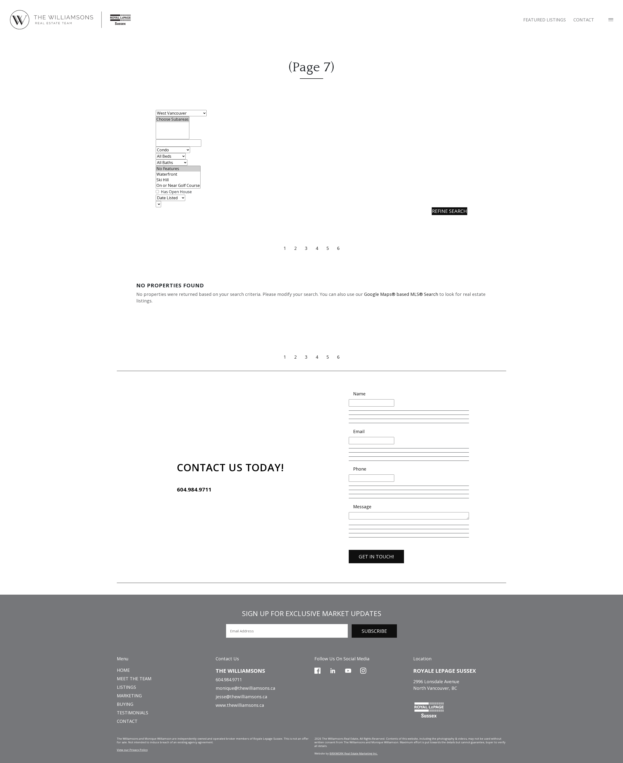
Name (359, 394)
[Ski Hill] (178, 180)
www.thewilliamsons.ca (240, 705)
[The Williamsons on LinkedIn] (333, 670)
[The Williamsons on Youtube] (348, 670)
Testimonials (132, 713)
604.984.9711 (194, 489)
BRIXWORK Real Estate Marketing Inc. (354, 753)
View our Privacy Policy (132, 750)
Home (123, 670)
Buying (125, 704)
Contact (583, 20)
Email (359, 431)
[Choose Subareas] (172, 119)
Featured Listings (544, 20)
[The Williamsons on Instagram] (363, 670)
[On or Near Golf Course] (178, 185)
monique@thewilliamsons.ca (245, 688)
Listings (126, 687)
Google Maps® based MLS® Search (401, 294)
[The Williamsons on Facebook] (317, 670)
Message (362, 506)
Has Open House (176, 191)
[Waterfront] (178, 174)
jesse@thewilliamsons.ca (241, 696)
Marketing (129, 696)
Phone (359, 469)
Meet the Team (134, 678)
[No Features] (178, 169)
